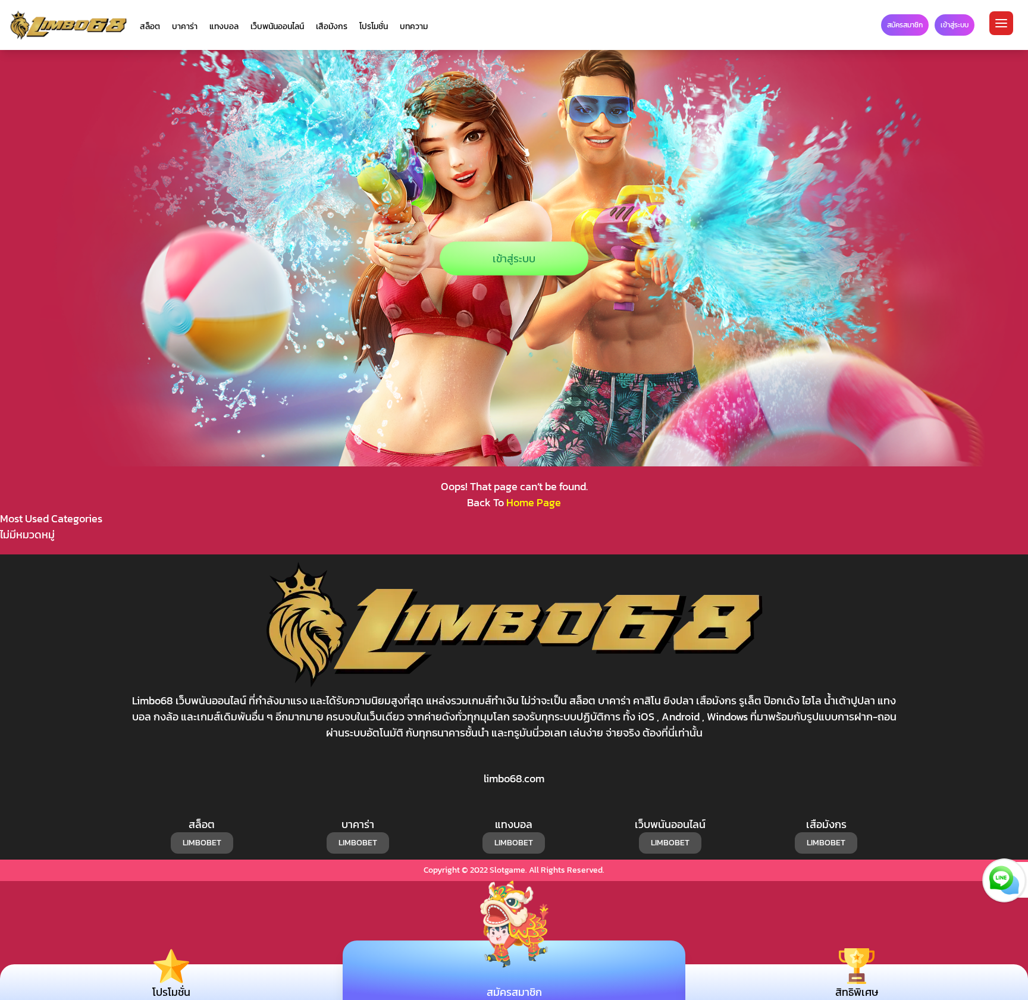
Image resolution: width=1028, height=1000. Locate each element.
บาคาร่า (185, 26)
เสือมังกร (331, 26)
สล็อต (150, 26)
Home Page (533, 502)
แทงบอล (224, 26)
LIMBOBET (202, 842)
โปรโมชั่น (373, 26)
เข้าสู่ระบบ (514, 258)
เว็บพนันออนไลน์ (277, 26)
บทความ (414, 26)
